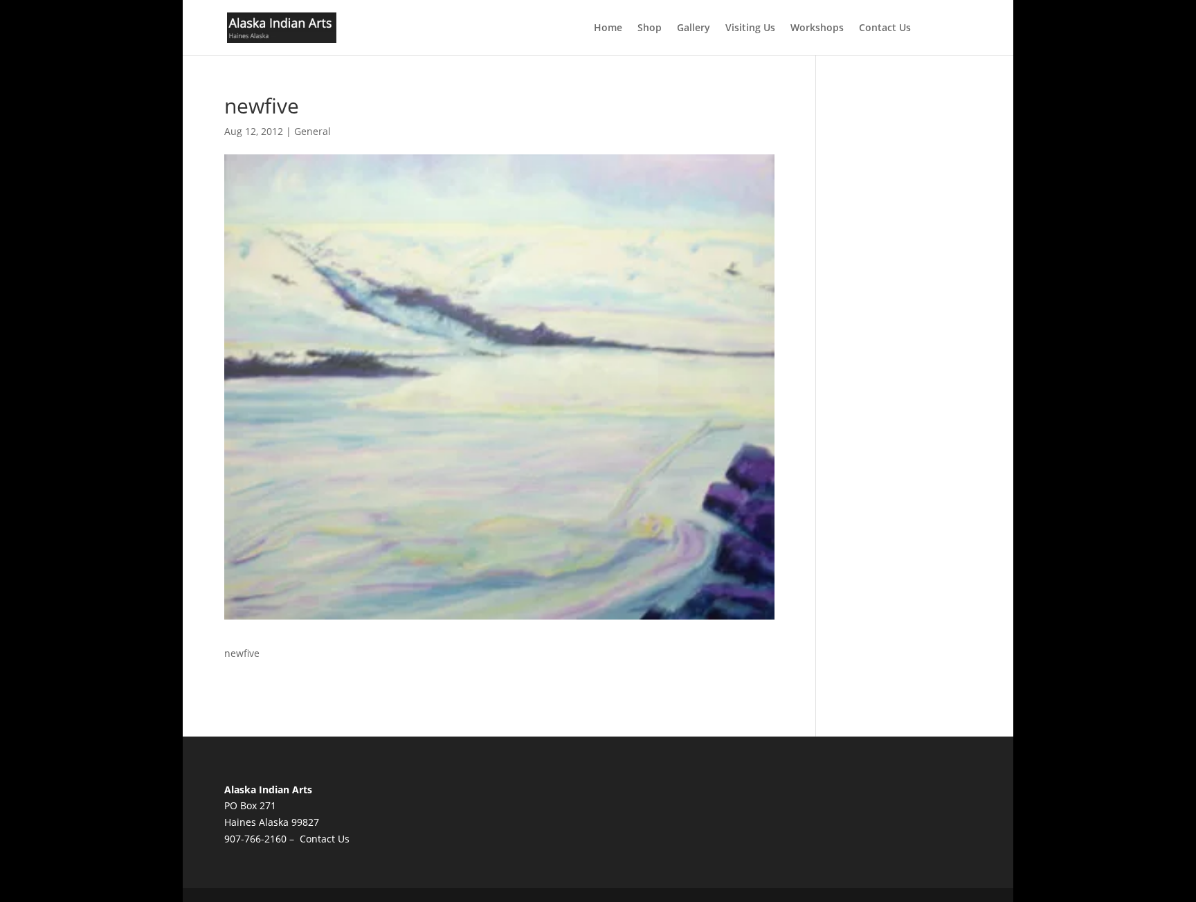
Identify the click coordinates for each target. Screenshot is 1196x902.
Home (608, 28)
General (312, 131)
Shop (649, 28)
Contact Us (885, 28)
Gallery (693, 28)
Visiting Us (750, 28)
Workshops (817, 28)
